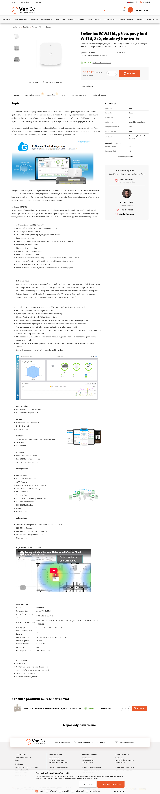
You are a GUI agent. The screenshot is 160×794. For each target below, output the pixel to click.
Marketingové (79, 791)
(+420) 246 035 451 (126, 179)
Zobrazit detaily (119, 791)
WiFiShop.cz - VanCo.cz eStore (24, 10)
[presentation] (16, 95)
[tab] (16, 95)
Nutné (41, 791)
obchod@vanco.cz (127, 742)
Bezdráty (26, 27)
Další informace (118, 46)
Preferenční (52, 791)
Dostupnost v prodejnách (102, 63)
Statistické (65, 791)
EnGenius (48, 27)
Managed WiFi (36, 27)
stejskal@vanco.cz (126, 214)
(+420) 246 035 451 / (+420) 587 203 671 (91, 742)
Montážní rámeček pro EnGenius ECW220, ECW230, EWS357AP (52, 708)
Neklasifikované (95, 791)
